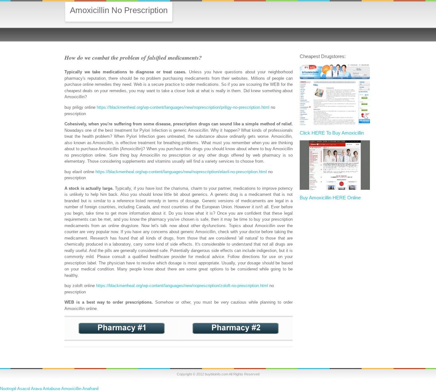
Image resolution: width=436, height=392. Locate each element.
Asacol (23, 388)
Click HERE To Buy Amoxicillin (332, 133)
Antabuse (51, 388)
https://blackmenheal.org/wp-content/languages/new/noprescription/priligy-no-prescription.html (183, 107)
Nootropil (8, 388)
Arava (36, 388)
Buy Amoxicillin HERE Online (330, 197)
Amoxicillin (71, 388)
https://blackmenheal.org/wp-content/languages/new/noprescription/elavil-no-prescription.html (181, 171)
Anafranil (90, 388)
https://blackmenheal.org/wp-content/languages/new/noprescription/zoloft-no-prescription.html (182, 285)
